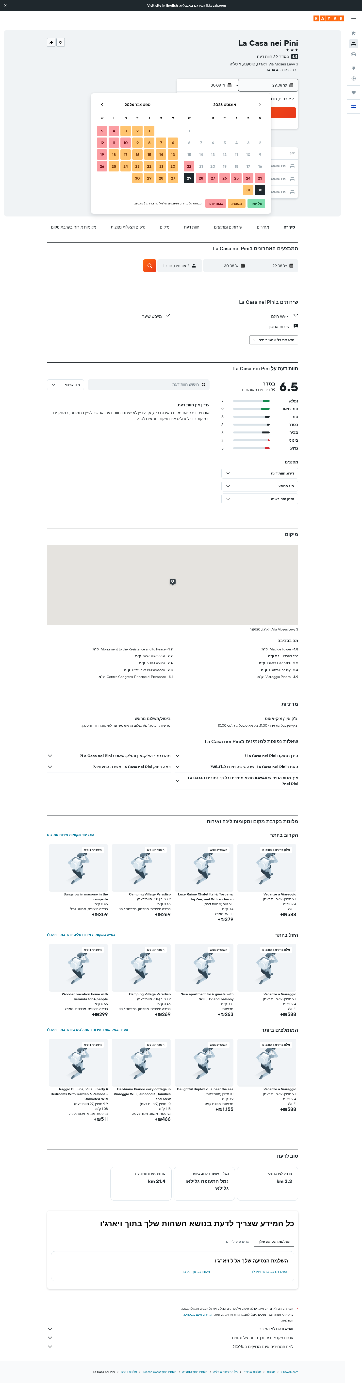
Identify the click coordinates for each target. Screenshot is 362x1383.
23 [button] (260, 178)
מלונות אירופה (252, 1372)
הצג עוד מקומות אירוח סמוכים (70, 834)
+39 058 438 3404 (282, 69)
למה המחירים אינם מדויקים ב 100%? (262, 1346)
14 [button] (201, 154)
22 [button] (189, 166)
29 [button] (189, 178)
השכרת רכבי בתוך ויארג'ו (269, 1271)
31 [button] (248, 189)
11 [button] (236, 154)
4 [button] (236, 142)
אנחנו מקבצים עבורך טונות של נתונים (262, 1337)
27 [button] (213, 178)
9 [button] (260, 154)
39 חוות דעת (267, 56)
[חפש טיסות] (353, 33)
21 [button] (201, 166)
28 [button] (201, 178)
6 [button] (213, 142)
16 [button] (260, 166)
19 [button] (225, 166)
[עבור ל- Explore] (353, 68)
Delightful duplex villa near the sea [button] (205, 1089)
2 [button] (260, 142)
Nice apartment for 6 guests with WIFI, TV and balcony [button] (207, 996)
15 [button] (189, 154)
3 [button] (248, 142)
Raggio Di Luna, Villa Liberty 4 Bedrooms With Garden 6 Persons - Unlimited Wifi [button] (79, 1094)
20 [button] (212, 166)
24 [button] (248, 178)
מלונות (271, 1372)
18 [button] (236, 166)
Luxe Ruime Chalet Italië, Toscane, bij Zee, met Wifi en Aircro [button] (205, 896)
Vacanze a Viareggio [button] (279, 894)
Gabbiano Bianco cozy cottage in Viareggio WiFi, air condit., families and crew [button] (142, 1094)
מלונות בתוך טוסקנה (194, 1372)
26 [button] (224, 178)
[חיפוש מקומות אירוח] (353, 44)
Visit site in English (162, 5)
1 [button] (189, 130)
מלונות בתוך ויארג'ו (196, 1271)
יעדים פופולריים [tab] (238, 1241)
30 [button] (260, 189)
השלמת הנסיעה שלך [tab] (274, 1241)
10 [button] (248, 154)
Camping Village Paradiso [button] (150, 894)
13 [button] (213, 154)
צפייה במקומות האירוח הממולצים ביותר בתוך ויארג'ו (87, 1029)
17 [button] (248, 166)
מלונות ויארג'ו (129, 1372)
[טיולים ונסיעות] (353, 92)
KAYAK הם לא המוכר (276, 1328)
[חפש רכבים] (353, 54)
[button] (5, 5)
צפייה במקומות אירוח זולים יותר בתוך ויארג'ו (81, 934)
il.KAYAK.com (289, 1372)
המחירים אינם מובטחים (199, 1314)
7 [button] (201, 142)
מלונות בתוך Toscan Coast (159, 1372)
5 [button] (225, 142)
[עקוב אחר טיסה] (353, 78)
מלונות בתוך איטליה (225, 1372)
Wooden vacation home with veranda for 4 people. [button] (85, 996)
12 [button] (225, 154)
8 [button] (189, 142)
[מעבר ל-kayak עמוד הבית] (328, 18)
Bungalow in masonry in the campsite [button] (86, 896)
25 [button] (236, 178)
